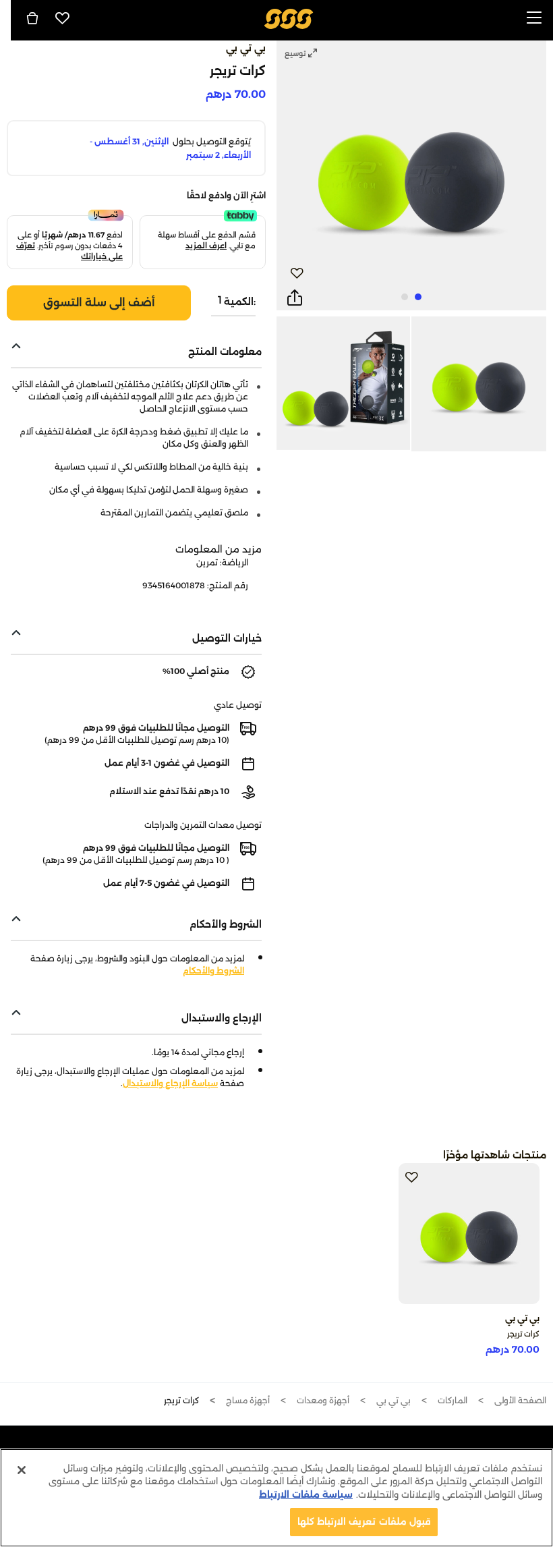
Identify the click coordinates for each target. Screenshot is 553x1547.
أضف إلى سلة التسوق (99, 302)
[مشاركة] (295, 298)
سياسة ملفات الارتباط (306, 1494)
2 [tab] (404, 297)
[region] (276, 1497)
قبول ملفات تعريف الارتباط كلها (363, 1521)
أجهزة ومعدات (323, 1400)
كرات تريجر (523, 1334)
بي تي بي (246, 48)
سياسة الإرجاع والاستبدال (170, 1083)
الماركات (452, 1400)
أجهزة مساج (248, 1400)
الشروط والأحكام (213, 970)
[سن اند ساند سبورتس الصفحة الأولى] (289, 17)
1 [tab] (418, 297)
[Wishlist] (63, 18)
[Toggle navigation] (534, 18)
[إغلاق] (21, 1470)
